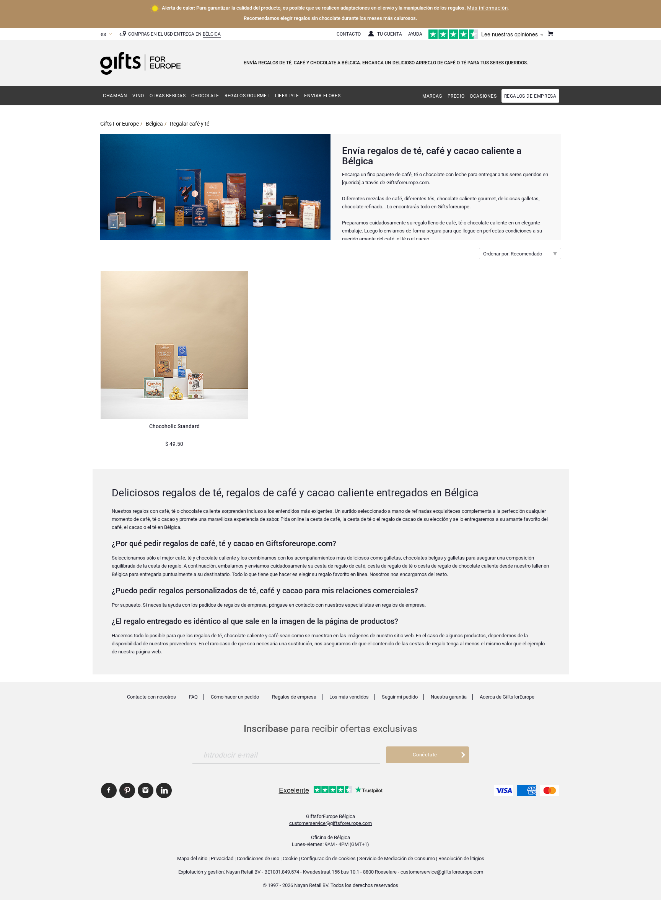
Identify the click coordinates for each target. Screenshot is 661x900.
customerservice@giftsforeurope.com (330, 823)
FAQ (193, 697)
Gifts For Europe (119, 124)
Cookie (290, 858)
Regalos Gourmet (247, 95)
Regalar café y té (189, 124)
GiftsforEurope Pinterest (127, 790)
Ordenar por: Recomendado (512, 254)
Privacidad (222, 858)
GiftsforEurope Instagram (145, 790)
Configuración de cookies (328, 858)
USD (168, 34)
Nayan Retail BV (243, 872)
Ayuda (415, 34)
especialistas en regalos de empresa (385, 605)
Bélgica (212, 34)
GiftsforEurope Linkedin (164, 790)
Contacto (349, 34)
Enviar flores (322, 95)
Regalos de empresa (530, 96)
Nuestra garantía (449, 697)
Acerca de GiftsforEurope (507, 697)
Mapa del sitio (192, 858)
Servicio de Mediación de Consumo (397, 858)
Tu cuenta (389, 34)
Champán (115, 95)
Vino (138, 95)
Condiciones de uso (258, 858)
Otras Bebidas (168, 95)
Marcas (432, 96)
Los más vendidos (349, 697)
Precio (456, 96)
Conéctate (425, 755)
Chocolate (205, 95)
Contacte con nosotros (151, 697)
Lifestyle (287, 95)
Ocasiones (483, 96)
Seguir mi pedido (400, 697)
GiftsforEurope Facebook (109, 790)
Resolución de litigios (461, 858)
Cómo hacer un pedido (235, 697)
